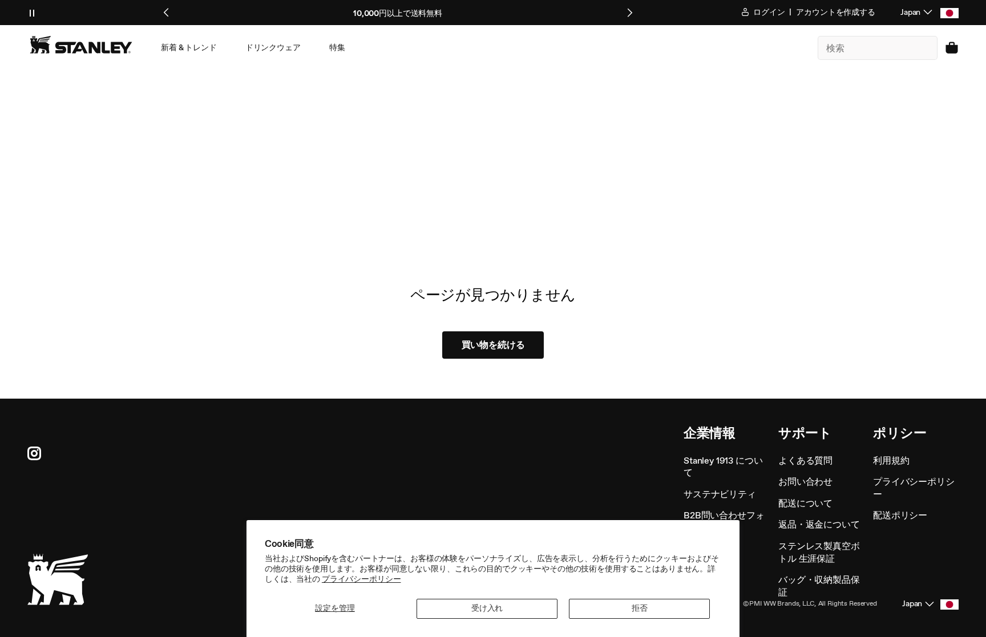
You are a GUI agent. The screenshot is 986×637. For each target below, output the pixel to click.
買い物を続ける (493, 344)
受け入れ (487, 608)
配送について (805, 503)
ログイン (768, 12)
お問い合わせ (805, 481)
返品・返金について (819, 524)
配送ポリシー (900, 515)
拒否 (640, 608)
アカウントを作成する (835, 12)
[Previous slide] (166, 12)
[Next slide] (629, 12)
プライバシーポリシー (361, 579)
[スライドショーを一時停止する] (32, 12)
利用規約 (891, 460)
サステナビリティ (720, 494)
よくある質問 (805, 460)
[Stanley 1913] (81, 44)
